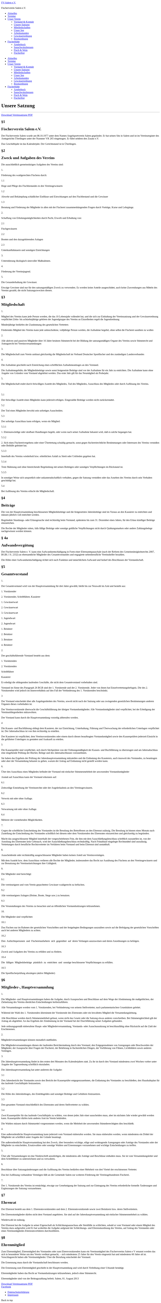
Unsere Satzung (22, 24)
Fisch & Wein (21, 50)
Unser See (19, 30)
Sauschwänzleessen (23, 47)
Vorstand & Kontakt (24, 21)
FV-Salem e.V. (8, 2)
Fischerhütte (14, 41)
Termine (12, 16)
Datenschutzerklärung (18, 1292)
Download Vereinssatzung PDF (17, 115)
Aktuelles (12, 13)
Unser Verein (14, 19)
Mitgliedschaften (22, 27)
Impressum (13, 1295)
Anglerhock (20, 44)
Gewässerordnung (23, 36)
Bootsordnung (21, 38)
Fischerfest (19, 53)
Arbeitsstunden (21, 33)
